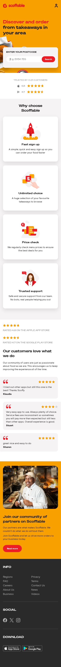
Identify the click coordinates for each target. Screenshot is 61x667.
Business (8, 593)
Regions (8, 576)
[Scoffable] (14, 5)
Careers (7, 585)
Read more (12, 548)
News (34, 589)
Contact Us (38, 585)
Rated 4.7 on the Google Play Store (28, 342)
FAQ (5, 581)
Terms (34, 581)
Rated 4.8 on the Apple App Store (26, 330)
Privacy (35, 576)
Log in (55, 5)
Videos (35, 593)
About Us (8, 589)
